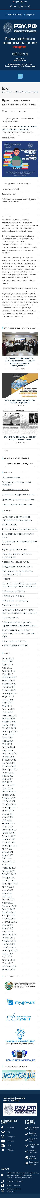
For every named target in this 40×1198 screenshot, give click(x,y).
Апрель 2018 (8, 959)
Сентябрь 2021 (9, 845)
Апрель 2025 (8, 709)
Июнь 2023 (7, 778)
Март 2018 (7, 963)
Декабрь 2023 (9, 759)
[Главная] (2, 92)
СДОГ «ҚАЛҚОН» (10, 617)
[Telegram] (29, 6)
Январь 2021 (8, 871)
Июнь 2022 (7, 817)
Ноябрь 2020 (8, 877)
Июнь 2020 (7, 893)
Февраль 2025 (9, 715)
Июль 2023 (7, 775)
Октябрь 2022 (9, 804)
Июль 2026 (7, 661)
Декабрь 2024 (9, 721)
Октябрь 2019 (9, 918)
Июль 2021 (7, 852)
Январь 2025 (8, 718)
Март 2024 (7, 750)
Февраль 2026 (9, 677)
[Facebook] (11, 6)
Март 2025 (7, 712)
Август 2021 (8, 848)
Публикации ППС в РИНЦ (15, 600)
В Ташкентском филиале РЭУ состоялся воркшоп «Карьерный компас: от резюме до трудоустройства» (20, 362)
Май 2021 (7, 858)
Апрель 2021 (8, 861)
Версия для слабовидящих (21, 464)
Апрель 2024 (8, 747)
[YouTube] (22, 6)
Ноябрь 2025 (8, 686)
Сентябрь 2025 (9, 693)
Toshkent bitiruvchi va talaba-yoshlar (20, 529)
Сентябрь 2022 (9, 807)
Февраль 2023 (9, 791)
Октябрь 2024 (9, 728)
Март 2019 (7, 931)
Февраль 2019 (9, 934)
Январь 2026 (8, 680)
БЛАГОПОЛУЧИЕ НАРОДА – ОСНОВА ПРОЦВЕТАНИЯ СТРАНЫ (20, 438)
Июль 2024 (7, 737)
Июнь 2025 (7, 702)
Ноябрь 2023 (8, 763)
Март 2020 (7, 902)
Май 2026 (7, 667)
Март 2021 (7, 864)
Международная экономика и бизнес (17, 504)
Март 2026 (7, 674)
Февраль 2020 (9, 905)
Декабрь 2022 (9, 797)
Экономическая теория (11, 477)
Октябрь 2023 (9, 766)
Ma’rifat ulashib (9, 524)
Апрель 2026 (8, 670)
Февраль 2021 (9, 867)
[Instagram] (18, 6)
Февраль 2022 (9, 829)
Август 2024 (8, 734)
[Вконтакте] (15, 6)
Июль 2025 (7, 699)
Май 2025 (7, 705)
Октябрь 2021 (9, 842)
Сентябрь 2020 (9, 883)
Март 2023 (7, 788)
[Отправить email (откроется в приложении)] (25, 6)
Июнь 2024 (7, 740)
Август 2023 (8, 772)
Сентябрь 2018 (9, 950)
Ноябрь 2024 (8, 725)
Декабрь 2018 (9, 940)
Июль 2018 (7, 953)
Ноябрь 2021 (8, 839)
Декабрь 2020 (9, 874)
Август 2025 (8, 696)
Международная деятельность (17, 566)
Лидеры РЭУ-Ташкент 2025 (15, 561)
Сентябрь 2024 (9, 731)
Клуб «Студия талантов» (14, 549)
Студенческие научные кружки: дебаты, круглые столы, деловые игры (18, 633)
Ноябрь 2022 (8, 801)
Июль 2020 (7, 890)
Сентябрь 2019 (9, 921)
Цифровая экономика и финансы (15, 489)
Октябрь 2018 (9, 947)
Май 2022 (7, 820)
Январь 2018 (8, 969)
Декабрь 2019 (9, 912)
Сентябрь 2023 (9, 769)
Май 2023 (7, 782)
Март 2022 (7, 826)
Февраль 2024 (9, 753)
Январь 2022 (8, 832)
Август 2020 (8, 886)
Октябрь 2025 (9, 690)
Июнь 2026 (7, 664)
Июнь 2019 (7, 928)
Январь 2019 (8, 937)
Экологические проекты (14, 640)
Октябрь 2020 (9, 880)
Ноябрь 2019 (8, 915)
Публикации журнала (13, 595)
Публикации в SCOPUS (13, 591)
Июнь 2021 (7, 855)
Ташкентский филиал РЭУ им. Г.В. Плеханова (14, 1099)
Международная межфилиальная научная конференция (20, 401)
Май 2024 (7, 744)
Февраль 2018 (9, 966)
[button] (20, 76)
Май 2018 (7, 956)
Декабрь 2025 (9, 683)
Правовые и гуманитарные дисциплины (18, 499)
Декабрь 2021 (9, 836)
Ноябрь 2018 (8, 944)
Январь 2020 (8, 909)
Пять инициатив (10, 605)
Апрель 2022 (8, 823)
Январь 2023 (8, 794)
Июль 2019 (7, 924)
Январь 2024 (8, 756)
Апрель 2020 (8, 899)
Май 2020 (7, 896)
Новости (22, 111)
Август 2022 (8, 810)
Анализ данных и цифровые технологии (18, 494)
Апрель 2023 (8, 785)
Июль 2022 (7, 813)
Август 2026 (8, 658)
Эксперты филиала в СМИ (15, 645)
